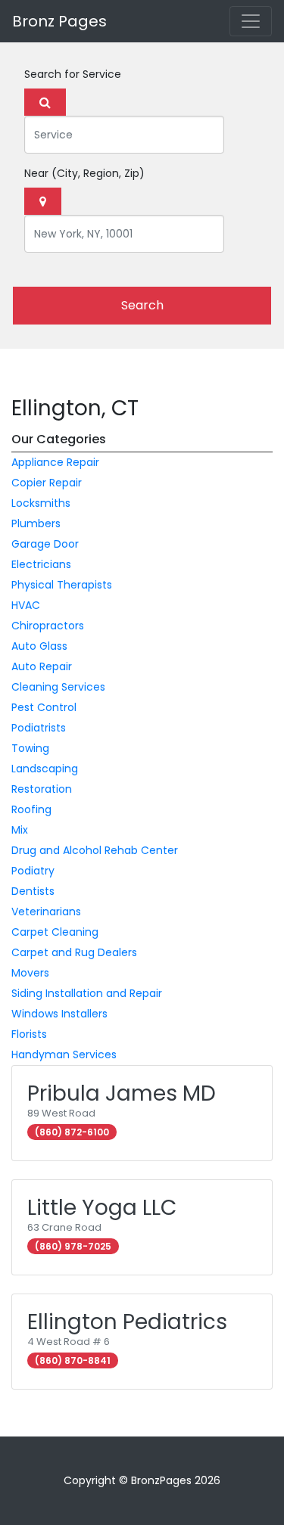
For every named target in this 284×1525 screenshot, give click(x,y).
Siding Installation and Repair (86, 993)
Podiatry (33, 870)
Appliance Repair (55, 462)
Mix (19, 829)
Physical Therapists (61, 584)
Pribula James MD (121, 1093)
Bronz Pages (59, 21)
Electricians (41, 564)
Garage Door (45, 543)
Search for (72, 74)
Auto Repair (41, 666)
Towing (30, 748)
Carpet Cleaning (54, 932)
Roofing (31, 809)
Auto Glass (39, 646)
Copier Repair (46, 482)
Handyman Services (64, 1054)
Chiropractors (47, 625)
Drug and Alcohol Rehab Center (94, 850)
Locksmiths (40, 503)
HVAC (25, 605)
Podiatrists (38, 727)
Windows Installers (59, 1013)
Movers (30, 972)
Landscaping (44, 768)
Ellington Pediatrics (127, 1322)
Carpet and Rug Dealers (74, 952)
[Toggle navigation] (250, 21)
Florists (29, 1034)
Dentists (33, 891)
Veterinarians (46, 911)
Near (84, 173)
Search (142, 305)
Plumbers (36, 523)
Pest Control (43, 707)
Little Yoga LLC (101, 1207)
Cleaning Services (58, 686)
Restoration (41, 789)
